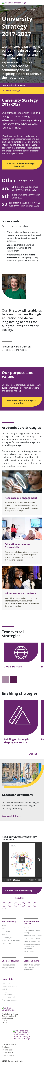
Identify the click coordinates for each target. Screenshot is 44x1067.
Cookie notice (7, 1052)
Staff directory (7, 989)
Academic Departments (11, 940)
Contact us (6, 931)
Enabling (33, 754)
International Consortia (32, 965)
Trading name (7, 1050)
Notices (27, 927)
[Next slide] (13, 679)
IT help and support (9, 1000)
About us (14, 9)
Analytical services (9, 968)
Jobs (3, 928)
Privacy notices (8, 1055)
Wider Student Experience (20, 593)
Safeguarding (29, 951)
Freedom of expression (33, 935)
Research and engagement (21, 497)
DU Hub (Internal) (8, 997)
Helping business (8, 965)
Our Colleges (7, 937)
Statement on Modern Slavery (32, 931)
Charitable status (9, 1044)
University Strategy (27, 9)
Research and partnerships (29, 969)
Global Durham (13, 666)
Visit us (4, 934)
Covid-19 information (32, 938)
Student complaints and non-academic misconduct (33, 946)
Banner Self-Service (9, 986)
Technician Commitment (7, 993)
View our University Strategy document (20, 164)
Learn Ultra (6, 983)
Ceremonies (6, 943)
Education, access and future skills (18, 546)
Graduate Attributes (11, 816)
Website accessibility (32, 941)
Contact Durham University (19, 890)
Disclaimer (6, 1047)
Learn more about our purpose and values (21, 401)
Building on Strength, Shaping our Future (16, 741)
